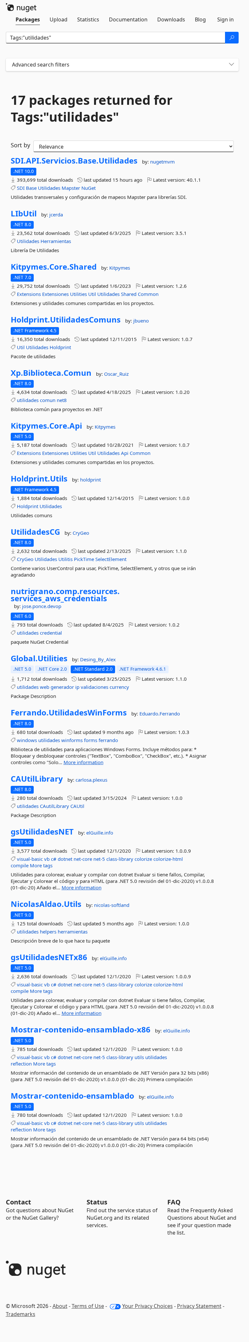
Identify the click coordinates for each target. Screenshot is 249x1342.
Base (31, 188)
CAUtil (77, 806)
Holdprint (60, 347)
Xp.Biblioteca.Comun (51, 372)
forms (90, 740)
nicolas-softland (111, 905)
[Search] (232, 37)
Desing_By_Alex (98, 659)
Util (92, 294)
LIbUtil (24, 213)
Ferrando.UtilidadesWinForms (69, 712)
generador (62, 687)
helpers (48, 931)
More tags (41, 865)
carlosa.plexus (91, 779)
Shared (128, 294)
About (60, 1306)
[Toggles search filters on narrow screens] (231, 64)
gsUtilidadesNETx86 (49, 957)
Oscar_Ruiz (116, 374)
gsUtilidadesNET (42, 831)
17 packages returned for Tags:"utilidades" (91, 108)
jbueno (141, 320)
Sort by (20, 145)
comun (47, 400)
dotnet (65, 859)
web (44, 687)
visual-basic (30, 859)
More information (83, 762)
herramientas (73, 931)
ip (77, 687)
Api (124, 453)
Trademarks (20, 1314)
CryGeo (81, 533)
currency (119, 687)
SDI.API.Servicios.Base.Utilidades (74, 160)
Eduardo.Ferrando (159, 713)
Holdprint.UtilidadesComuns (66, 319)
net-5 (99, 859)
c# (53, 859)
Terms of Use (88, 1306)
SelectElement (110, 559)
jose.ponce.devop (41, 606)
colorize (143, 859)
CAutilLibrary (54, 806)
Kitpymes (119, 267)
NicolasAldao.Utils (46, 904)
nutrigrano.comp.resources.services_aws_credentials (65, 595)
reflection (21, 1063)
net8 (62, 400)
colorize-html (168, 859)
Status (97, 1202)
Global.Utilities (39, 658)
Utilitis (65, 559)
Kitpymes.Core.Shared (54, 266)
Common (148, 294)
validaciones (94, 687)
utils (139, 1057)
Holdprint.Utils (39, 478)
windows (27, 740)
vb (47, 859)
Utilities (78, 294)
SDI (21, 188)
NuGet (88, 188)
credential (51, 632)
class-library (119, 859)
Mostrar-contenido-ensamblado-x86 (80, 1029)
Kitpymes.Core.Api (46, 425)
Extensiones (55, 294)
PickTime (84, 559)
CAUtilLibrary (37, 778)
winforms (72, 740)
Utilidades (49, 188)
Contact (18, 1202)
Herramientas (56, 241)
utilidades (28, 400)
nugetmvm (162, 161)
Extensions (29, 294)
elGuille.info (99, 832)
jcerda (56, 214)
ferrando (108, 740)
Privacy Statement (199, 1306)
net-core (83, 859)
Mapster (71, 188)
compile (20, 865)
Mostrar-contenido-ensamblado (72, 1095)
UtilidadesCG (35, 531)
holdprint (90, 479)
